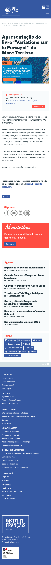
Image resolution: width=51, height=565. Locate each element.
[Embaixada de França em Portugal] (10, 552)
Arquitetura (12, 340)
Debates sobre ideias (10, 464)
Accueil (5, 23)
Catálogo (6, 488)
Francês (30, 348)
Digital (27, 344)
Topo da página (40, 364)
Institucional (12, 351)
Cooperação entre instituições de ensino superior (20, 453)
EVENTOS (6, 393)
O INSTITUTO (7, 375)
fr (44, 7)
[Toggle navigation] (47, 13)
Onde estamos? (8, 385)
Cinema (38, 340)
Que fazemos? (7, 378)
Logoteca (5, 477)
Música (33, 351)
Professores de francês (11, 435)
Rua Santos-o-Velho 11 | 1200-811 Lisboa (18, 537)
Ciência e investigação (10, 460)
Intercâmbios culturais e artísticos (15, 413)
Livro (7, 196)
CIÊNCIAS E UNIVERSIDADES (13, 450)
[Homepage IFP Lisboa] (15, 524)
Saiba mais (38, 107)
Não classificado (14, 355)
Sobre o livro (6, 423)
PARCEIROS (6, 485)
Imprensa (5, 480)
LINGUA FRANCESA (9, 428)
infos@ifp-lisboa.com (11, 542)
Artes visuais (25, 340)
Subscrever (10, 244)
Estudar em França (9, 457)
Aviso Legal (6, 389)
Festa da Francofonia (10, 404)
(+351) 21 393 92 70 (11, 539)
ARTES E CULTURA (9, 409)
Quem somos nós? (9, 382)
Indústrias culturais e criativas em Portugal (18, 416)
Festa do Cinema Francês (11, 400)
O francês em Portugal (10, 431)
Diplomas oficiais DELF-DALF (13, 445)
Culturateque (8, 499)
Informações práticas (12, 492)
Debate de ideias (14, 344)
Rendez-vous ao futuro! (11, 438)
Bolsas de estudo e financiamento (15, 467)
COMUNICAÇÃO (8, 473)
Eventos (12, 23)
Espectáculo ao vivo (15, 348)
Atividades (6, 495)
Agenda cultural (8, 397)
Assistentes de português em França (16, 442)
